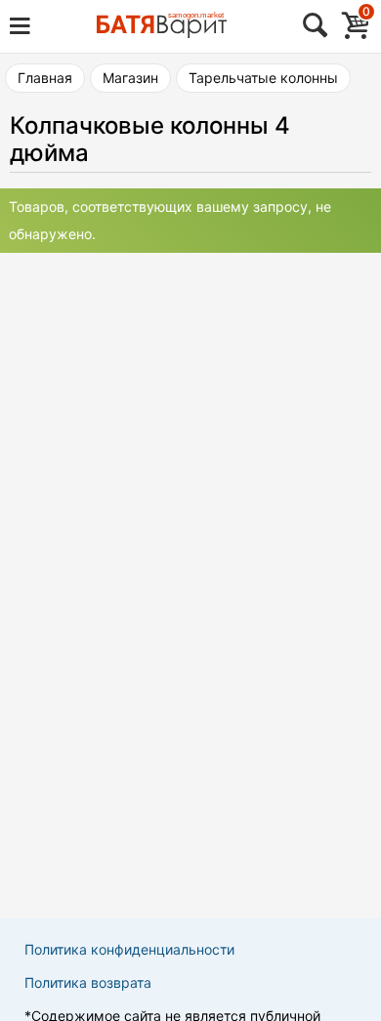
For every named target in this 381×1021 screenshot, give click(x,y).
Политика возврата (87, 982)
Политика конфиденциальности (129, 949)
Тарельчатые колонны (263, 77)
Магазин (130, 77)
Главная (45, 77)
